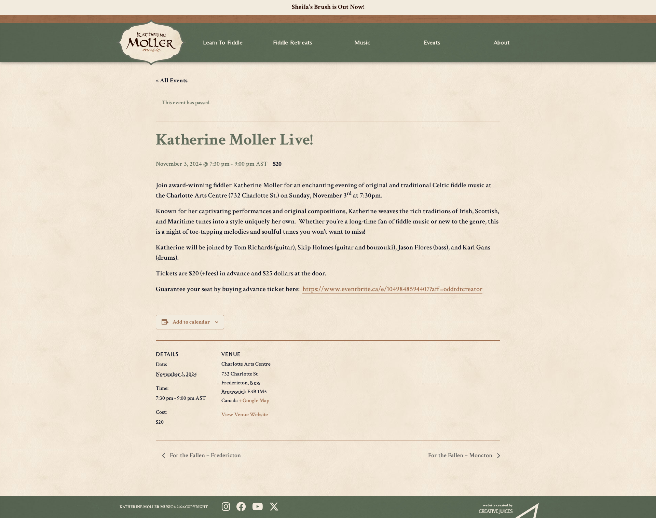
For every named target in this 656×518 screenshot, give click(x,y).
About (501, 42)
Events (432, 42)
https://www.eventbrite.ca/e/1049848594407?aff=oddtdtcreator (392, 289)
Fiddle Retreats (292, 42)
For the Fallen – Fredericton (204, 455)
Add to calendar (191, 322)
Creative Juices (496, 511)
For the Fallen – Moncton (461, 455)
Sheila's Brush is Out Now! (328, 7)
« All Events (172, 80)
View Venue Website (244, 414)
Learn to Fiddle (223, 42)
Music (362, 42)
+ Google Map (254, 400)
